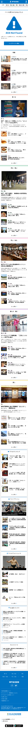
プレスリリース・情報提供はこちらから (10, 692)
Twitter (15, 685)
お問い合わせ (4, 696)
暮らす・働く (21, 5)
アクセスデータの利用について (8, 694)
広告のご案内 (4, 698)
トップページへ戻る (14, 43)
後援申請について (5, 700)
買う (17, 5)
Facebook (12, 685)
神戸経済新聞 (14, 2)
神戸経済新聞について (6, 691)
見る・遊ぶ (12, 5)
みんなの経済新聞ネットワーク (14, 714)
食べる (7, 5)
